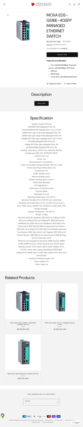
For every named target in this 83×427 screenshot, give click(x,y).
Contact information (47, 422)
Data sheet (41, 103)
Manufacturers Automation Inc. (21, 420)
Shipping (49, 44)
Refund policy (49, 420)
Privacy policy (59, 420)
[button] (4, 4)
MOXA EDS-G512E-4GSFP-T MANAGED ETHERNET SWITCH (23, 323)
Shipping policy (36, 422)
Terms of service (69, 420)
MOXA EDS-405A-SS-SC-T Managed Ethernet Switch (60, 323)
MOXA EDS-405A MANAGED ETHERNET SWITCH (23, 374)
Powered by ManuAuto (37, 420)
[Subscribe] (57, 402)
